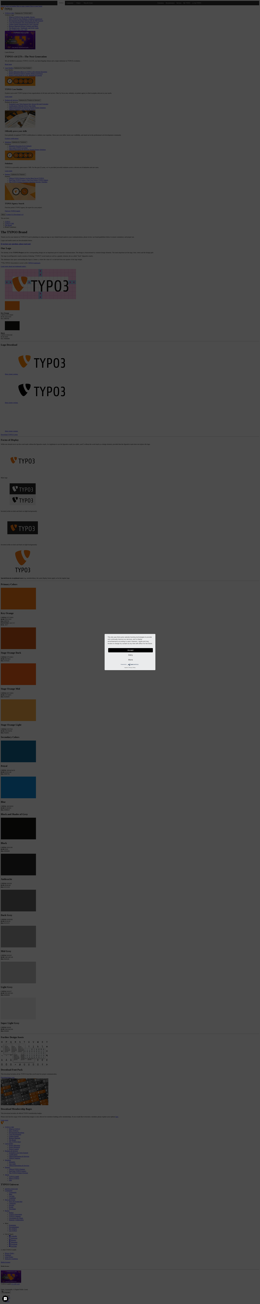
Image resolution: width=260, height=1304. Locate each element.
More (130, 660)
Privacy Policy (132, 667)
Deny (130, 655)
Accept (130, 650)
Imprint (126, 667)
